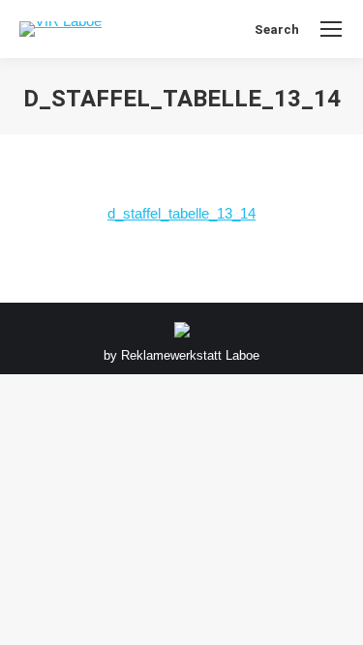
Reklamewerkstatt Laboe (190, 355)
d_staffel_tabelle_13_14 (181, 213)
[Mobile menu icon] (331, 29)
